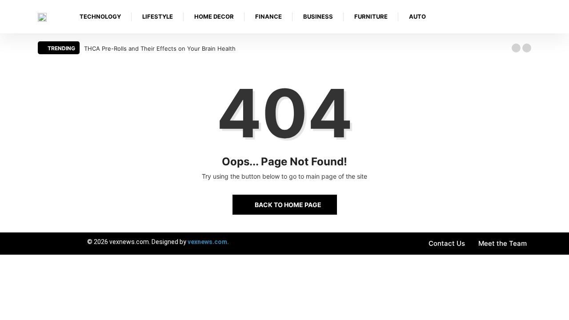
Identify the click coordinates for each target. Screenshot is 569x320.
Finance (268, 16)
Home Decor (214, 16)
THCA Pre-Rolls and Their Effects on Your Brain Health (160, 48)
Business (318, 16)
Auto (417, 16)
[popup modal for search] (528, 16)
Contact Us (447, 243)
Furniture (371, 16)
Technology (100, 16)
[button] (516, 48)
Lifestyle (157, 16)
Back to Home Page (288, 204)
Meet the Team (502, 243)
